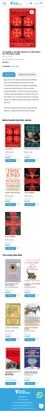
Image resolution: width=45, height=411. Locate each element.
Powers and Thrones (31, 149)
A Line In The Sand (11, 328)
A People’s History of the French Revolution (12, 373)
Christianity (10, 59)
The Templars (29, 193)
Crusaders (9, 149)
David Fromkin (30, 331)
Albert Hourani (31, 287)
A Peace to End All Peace (30, 328)
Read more (11, 160)
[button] (18, 160)
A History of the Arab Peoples (32, 284)
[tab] (8, 74)
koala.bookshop (27, 402)
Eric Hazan (10, 375)
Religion (21, 59)
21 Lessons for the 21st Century (11, 284)
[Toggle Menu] (4, 3)
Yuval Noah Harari (12, 287)
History (16, 59)
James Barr (10, 331)
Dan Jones (8, 57)
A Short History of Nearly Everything (30, 372)
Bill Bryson (29, 375)
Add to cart (10, 295)
